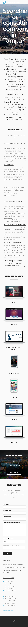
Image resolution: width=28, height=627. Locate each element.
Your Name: (6, 504)
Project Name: (7, 516)
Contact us (14, 48)
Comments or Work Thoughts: (11, 522)
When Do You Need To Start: (11, 545)
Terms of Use (9, 624)
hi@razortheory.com (8, 610)
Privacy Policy (4, 624)
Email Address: (7, 510)
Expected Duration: (8, 538)
